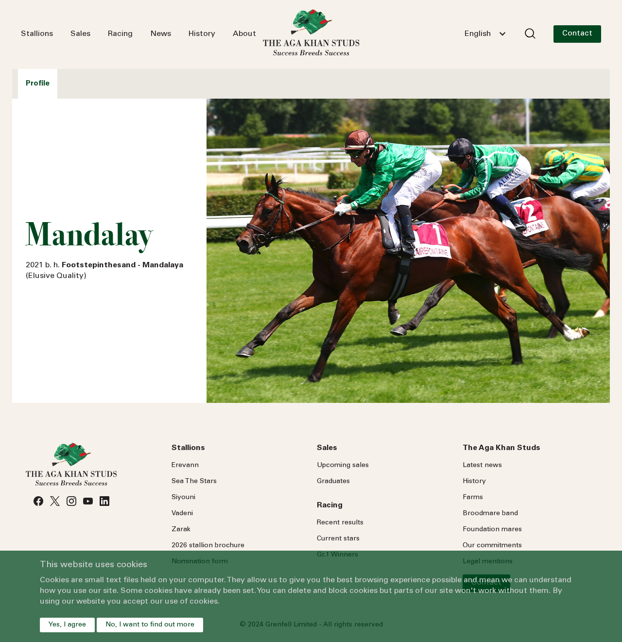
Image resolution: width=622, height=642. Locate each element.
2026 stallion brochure (208, 545)
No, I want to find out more (149, 625)
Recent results (340, 523)
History (202, 34)
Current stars (338, 539)
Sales (80, 34)
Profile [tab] (38, 83)
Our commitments (492, 545)
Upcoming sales (343, 465)
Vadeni (182, 513)
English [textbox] (478, 34)
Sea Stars (194, 481)
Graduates (333, 481)
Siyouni (183, 497)
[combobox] (485, 34)
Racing (120, 34)
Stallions (37, 34)
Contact (577, 33)
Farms (473, 497)
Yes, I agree (67, 625)
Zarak (181, 529)
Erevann (185, 465)
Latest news (482, 465)
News (160, 34)
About (244, 34)
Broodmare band (490, 513)
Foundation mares (492, 529)
